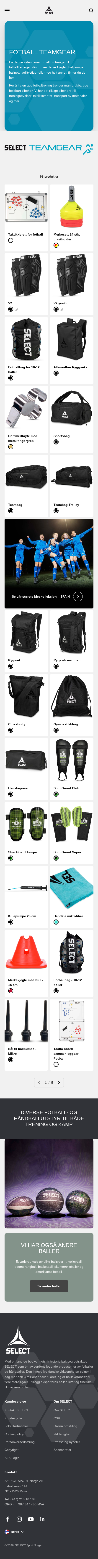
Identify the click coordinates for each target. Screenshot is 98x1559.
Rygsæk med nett (67, 660)
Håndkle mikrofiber (68, 916)
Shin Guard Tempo (22, 852)
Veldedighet (62, 1434)
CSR (57, 1418)
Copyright (11, 1450)
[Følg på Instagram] (19, 1519)
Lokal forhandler (16, 1426)
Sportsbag (62, 436)
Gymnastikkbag (66, 724)
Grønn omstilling (65, 1426)
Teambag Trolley (66, 505)
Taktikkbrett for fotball (25, 234)
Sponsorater (62, 1450)
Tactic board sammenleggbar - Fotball (67, 1053)
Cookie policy (14, 1434)
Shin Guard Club (66, 788)
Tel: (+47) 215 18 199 (20, 1499)
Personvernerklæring (20, 1442)
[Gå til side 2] (59, 1082)
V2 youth (60, 303)
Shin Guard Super (67, 852)
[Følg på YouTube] (31, 1519)
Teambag (15, 505)
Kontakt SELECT (17, 1410)
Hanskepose (18, 788)
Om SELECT (63, 1410)
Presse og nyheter (67, 1442)
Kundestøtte (13, 1418)
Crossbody (16, 724)
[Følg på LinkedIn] (42, 1519)
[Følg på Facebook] (8, 1519)
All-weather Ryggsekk (71, 367)
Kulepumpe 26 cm (22, 916)
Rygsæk (14, 660)
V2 (10, 303)
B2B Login (12, 1458)
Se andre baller (49, 1286)
